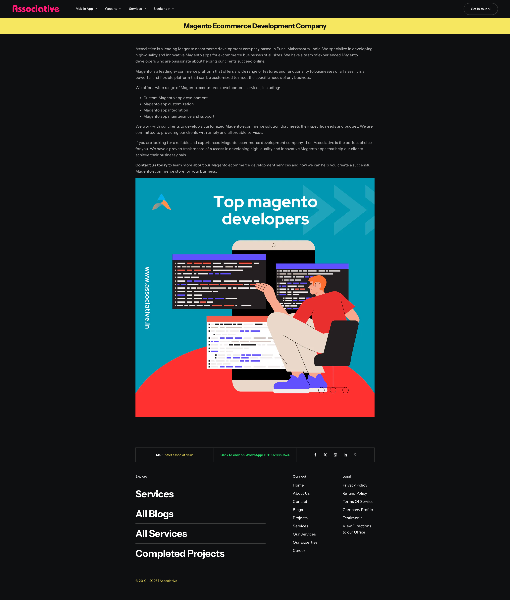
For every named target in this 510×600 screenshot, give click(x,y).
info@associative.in (178, 455)
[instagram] (335, 455)
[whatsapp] (355, 455)
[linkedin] (345, 455)
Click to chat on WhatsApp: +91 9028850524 (255, 455)
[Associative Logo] (36, 6)
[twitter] (326, 455)
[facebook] (316, 455)
